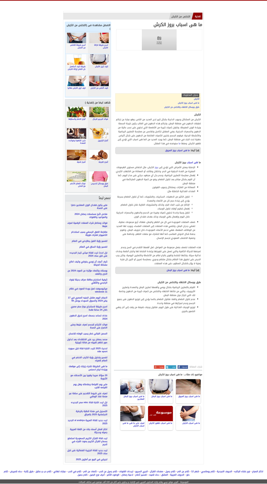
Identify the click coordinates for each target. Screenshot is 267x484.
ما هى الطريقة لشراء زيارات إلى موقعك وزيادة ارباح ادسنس (88, 368)
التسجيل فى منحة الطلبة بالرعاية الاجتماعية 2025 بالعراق (91, 413)
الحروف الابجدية (224, 471)
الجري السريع (141, 471)
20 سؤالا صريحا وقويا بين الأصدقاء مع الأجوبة (89, 377)
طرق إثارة (29, 471)
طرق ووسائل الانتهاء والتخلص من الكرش (181, 107)
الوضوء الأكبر (113, 475)
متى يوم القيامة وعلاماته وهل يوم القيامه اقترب (90, 386)
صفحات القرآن (156, 471)
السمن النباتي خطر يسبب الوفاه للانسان (88, 333)
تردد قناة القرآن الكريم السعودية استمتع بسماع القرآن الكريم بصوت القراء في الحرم (87, 441)
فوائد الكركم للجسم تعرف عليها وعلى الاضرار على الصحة (88, 326)
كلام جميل (170, 471)
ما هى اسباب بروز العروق (177, 150)
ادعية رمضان (127, 475)
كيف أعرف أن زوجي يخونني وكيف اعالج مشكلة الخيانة (88, 263)
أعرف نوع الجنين (97, 475)
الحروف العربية (177, 475)
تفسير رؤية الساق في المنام (93, 246)
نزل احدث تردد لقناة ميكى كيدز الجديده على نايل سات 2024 (88, 254)
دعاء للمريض (16, 471)
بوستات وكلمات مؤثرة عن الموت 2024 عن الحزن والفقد (87, 272)
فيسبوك (184, 367)
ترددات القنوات (126, 471)
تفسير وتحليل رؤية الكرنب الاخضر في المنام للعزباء (89, 359)
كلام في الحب (74, 471)
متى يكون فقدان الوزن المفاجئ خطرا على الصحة (89, 207)
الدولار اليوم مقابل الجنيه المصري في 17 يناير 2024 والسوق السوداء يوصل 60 (87, 299)
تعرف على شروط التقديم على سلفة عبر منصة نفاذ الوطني (88, 395)
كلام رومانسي (208, 471)
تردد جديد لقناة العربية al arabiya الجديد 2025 (87, 422)
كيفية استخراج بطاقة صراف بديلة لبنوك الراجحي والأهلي (88, 281)
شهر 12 (195, 471)
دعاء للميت (154, 475)
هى (196, 162)
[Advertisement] (158, 72)
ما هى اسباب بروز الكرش (188, 103)
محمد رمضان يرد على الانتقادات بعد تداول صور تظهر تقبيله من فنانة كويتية (87, 341)
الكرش (196, 99)
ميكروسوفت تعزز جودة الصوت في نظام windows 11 (88, 290)
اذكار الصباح (257, 471)
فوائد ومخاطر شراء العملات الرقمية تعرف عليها (87, 224)
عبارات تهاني (59, 471)
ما (180, 143)
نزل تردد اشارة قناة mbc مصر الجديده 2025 (89, 404)
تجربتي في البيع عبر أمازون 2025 (91, 459)
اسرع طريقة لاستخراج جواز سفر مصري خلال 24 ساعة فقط (89, 308)
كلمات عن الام (90, 471)
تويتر (173, 367)
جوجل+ (161, 367)
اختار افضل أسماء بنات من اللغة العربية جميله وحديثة (88, 431)
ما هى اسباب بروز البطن (178, 270)
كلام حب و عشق (43, 471)
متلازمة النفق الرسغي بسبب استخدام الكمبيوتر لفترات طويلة (89, 233)
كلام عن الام (183, 471)
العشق (164, 475)
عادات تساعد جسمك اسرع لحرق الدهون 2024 (88, 317)
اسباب (190, 162)
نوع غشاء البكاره (242, 471)
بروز (156, 167)
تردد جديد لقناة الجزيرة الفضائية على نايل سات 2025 (87, 452)
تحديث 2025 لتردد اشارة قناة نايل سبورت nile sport (87, 350)
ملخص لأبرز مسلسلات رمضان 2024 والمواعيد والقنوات (91, 216)
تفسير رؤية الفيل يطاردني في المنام (89, 241)
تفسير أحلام (141, 475)
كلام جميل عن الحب (108, 471)
